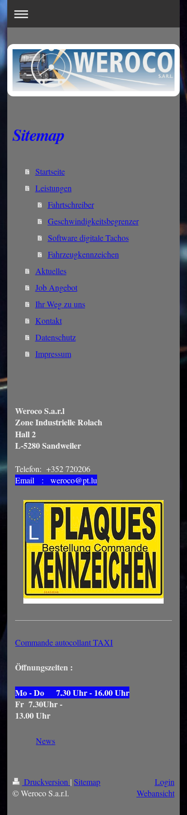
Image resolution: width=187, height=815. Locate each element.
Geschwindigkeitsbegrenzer (93, 221)
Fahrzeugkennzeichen (83, 254)
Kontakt (48, 320)
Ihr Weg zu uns (60, 303)
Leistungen (53, 187)
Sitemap (87, 781)
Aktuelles (50, 270)
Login (165, 781)
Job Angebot (56, 287)
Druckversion (46, 781)
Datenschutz (55, 337)
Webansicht (156, 793)
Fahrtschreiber (71, 204)
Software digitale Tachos (88, 237)
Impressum (53, 353)
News (45, 740)
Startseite (50, 171)
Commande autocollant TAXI (64, 642)
